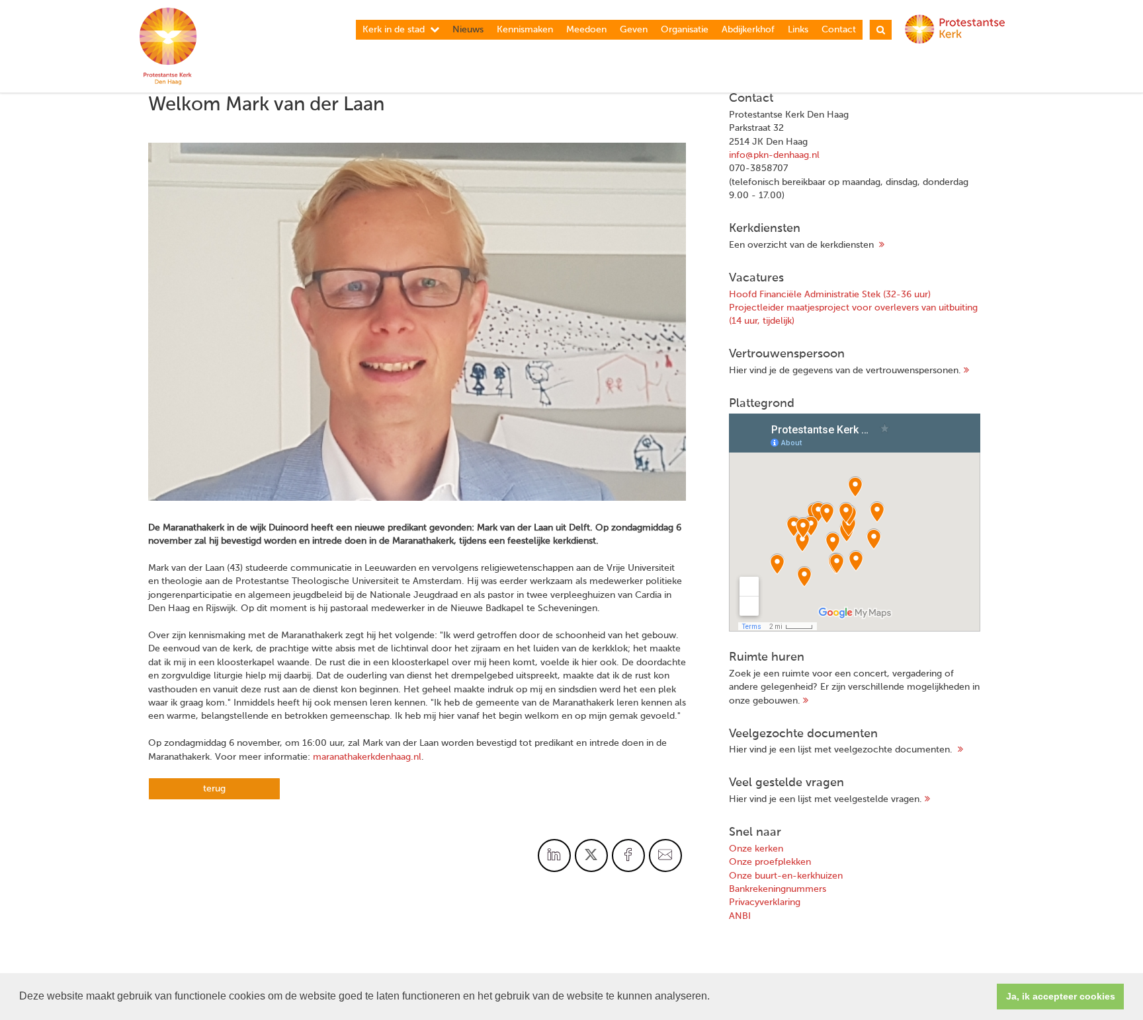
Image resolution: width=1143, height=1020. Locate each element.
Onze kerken (756, 849)
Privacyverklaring (764, 902)
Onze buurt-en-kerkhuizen (786, 876)
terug (214, 788)
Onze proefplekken (770, 862)
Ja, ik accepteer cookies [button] (1060, 996)
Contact (839, 29)
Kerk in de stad (393, 29)
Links (798, 29)
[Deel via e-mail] (665, 855)
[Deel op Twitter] (591, 855)
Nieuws (468, 29)
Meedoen (586, 29)
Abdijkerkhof (748, 29)
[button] (714, 998)
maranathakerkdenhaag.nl (367, 757)
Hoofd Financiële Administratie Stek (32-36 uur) (830, 294)
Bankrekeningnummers (777, 889)
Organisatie (684, 29)
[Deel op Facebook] (628, 855)
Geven (634, 29)
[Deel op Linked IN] (554, 855)
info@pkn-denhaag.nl (774, 155)
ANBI (740, 916)
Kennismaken (525, 29)
